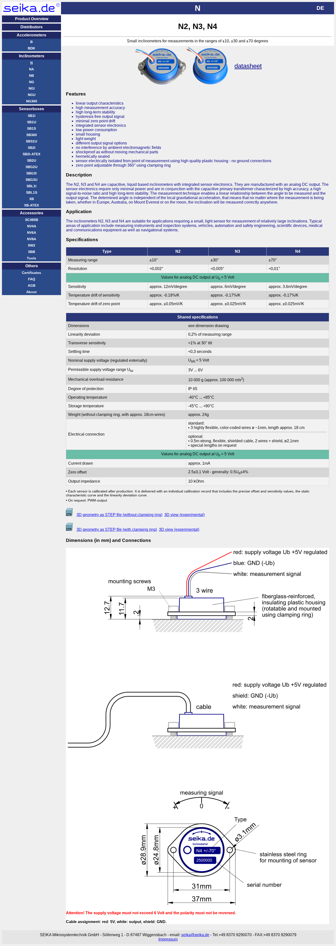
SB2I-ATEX (31, 154)
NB (31, 76)
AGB (31, 285)
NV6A (31, 233)
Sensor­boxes (31, 109)
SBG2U (31, 167)
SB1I (31, 116)
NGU (31, 95)
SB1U (31, 122)
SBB (31, 252)
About (31, 292)
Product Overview (31, 19)
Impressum (168, 939)
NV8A (31, 239)
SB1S (31, 128)
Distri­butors (31, 27)
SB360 (31, 135)
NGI (32, 88)
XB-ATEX (31, 205)
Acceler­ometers (31, 35)
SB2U (31, 160)
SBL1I (31, 186)
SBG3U (31, 180)
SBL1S (31, 192)
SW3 (31, 245)
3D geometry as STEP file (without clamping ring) (119, 515)
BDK (31, 48)
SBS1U (31, 141)
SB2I (31, 148)
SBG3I (31, 173)
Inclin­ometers (31, 56)
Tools (31, 258)
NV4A (31, 226)
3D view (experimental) (184, 515)
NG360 (31, 101)
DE (320, 8)
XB (31, 199)
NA (31, 69)
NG (31, 82)
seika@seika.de (195, 935)
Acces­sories (31, 213)
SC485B (31, 220)
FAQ (31, 279)
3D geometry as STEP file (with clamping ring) (116, 529)
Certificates (31, 273)
